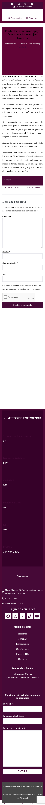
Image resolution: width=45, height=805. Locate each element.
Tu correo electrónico (13, 716)
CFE (5, 524)
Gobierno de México (22, 674)
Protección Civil (12, 502)
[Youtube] (37, 616)
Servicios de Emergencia (17, 435)
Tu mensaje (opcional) (14, 728)
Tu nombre (8, 704)
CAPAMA (9, 480)
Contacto (22, 659)
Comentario (7, 216)
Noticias (22, 638)
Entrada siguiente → (34, 187)
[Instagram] (15, 616)
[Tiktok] (30, 616)
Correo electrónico (10, 263)
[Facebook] (8, 616)
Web (4, 274)
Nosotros (22, 633)
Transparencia (22, 643)
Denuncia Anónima (14, 458)
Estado (15, 179)
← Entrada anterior (10, 187)
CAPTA (7, 547)
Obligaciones (22, 649)
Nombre (6, 252)
